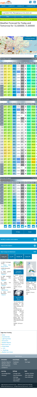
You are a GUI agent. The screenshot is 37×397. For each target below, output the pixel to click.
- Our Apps (27, 362)
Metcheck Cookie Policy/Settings (25, 384)
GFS (4, 348)
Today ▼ (4, 256)
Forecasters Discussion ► (19, 271)
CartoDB (35, 53)
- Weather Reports (6, 362)
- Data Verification (17, 375)
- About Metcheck (5, 365)
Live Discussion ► (31, 279)
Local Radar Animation (30, 38)
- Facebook (15, 362)
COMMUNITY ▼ (31, 6)
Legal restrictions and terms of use (8, 384)
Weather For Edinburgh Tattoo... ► (23, 19)
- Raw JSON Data (29, 375)
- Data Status (16, 381)
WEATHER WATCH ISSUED (18, 9)
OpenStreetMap (28, 53)
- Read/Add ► (4, 290)
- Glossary (3, 375)
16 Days (18, 232)
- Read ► (3, 270)
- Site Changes (16, 379)
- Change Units (16, 373)
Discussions (5, 340)
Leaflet (21, 53)
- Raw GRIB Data (29, 377)
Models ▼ (19, 256)
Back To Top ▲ (18, 356)
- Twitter (15, 364)
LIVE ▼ (3, 6)
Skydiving (5, 350)
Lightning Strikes (6, 339)
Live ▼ (11, 256)
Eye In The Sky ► (18, 298)
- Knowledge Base (6, 373)
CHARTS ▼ (11, 6)
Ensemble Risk (6, 337)
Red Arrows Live (6, 344)
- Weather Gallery (5, 364)
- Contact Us (4, 367)
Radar (3, 335)
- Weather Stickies (29, 373)
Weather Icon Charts (7, 352)
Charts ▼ (27, 256)
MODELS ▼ (20, 6)
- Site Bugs (15, 377)
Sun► (30, 232)
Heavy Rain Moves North (6, 265)
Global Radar (5, 346)
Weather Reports (6, 342)
